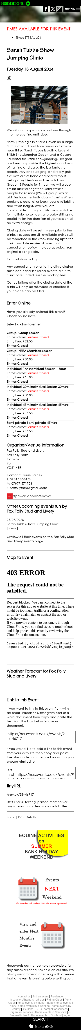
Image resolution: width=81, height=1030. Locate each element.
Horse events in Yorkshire (50, 1012)
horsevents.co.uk (12, 3)
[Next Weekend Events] (41, 907)
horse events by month (31, 1002)
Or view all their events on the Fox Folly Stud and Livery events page (40, 539)
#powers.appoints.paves (32, 496)
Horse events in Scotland (46, 1015)
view (12, 528)
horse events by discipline (34, 1006)
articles (40, 999)
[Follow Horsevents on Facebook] (45, 10)
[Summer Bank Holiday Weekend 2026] (41, 862)
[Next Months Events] (41, 951)
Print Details (27, 817)
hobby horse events (59, 1002)
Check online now (21, 316)
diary (13, 1006)
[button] (39, 105)
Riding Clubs (55, 999)
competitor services (56, 1009)
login (67, 1015)
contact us (24, 996)
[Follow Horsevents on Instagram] (59, 10)
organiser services (22, 1012)
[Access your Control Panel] (27, 3)
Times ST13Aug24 (28, 37)
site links (27, 1009)
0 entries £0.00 (43, 1026)
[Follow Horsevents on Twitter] (53, 10)
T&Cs (38, 1009)
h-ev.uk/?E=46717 (20, 794)
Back (10, 817)
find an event (40, 996)
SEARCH (40, 1019)
